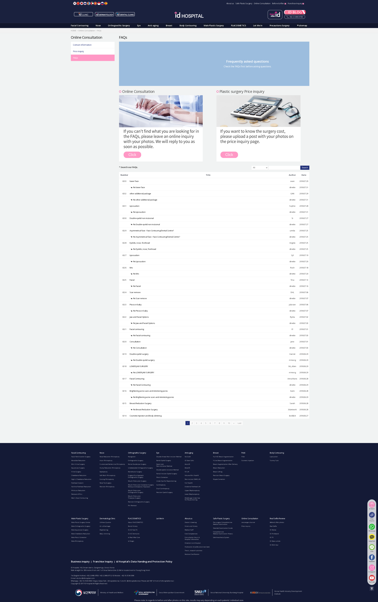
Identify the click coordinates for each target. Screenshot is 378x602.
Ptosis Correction (162, 477)
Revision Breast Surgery (221, 475)
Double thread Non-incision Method (168, 457)
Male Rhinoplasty (77, 541)
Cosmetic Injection (247, 460)
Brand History (132, 526)
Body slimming (105, 534)
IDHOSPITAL (189, 15)
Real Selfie (273, 526)
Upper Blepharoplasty (192, 490)
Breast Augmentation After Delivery (225, 464)
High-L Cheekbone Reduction (81, 479)
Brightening (104, 530)
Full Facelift (189, 483)
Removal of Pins (76, 494)
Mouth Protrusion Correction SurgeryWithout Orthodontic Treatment (141, 486)
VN (95, 3)
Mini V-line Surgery (78, 464)
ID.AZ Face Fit (132, 530)
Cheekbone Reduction (78, 475)
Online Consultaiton (249, 518)
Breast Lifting (217, 472)
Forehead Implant (77, 483)
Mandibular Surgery (135, 472)
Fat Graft (188, 457)
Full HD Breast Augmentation (223, 457)
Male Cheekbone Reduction (80, 534)
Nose (98, 25)
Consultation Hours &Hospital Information (192, 538)
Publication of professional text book (197, 547)
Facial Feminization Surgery (80, 457)
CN (78, 3)
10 (229, 423)
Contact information (82, 44)
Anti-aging (153, 25)
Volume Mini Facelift (192, 475)
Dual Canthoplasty (162, 489)
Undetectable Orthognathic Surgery (140, 468)
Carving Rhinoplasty (107, 479)
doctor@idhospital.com (85, 578)
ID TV (271, 537)
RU (102, 3)
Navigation (132, 457)
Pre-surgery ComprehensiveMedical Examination (222, 523)
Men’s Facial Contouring (79, 498)
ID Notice (273, 530)
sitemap (303, 25)
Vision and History (191, 526)
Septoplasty (103, 472)
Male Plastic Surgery (214, 25)
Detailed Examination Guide (223, 528)
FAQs (75, 57)
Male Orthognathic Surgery (80, 526)
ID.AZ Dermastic (133, 534)
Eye (139, 25)
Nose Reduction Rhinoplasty (109, 457)
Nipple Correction (219, 479)
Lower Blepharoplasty (192, 494)
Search (305, 168)
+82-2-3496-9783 (296, 17)
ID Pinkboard (274, 534)
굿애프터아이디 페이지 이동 (275, 14)
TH (85, 3)
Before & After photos (277, 522)
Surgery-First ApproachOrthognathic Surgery (136, 476)
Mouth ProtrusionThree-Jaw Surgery (134, 497)
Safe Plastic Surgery (244, 3)
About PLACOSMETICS (135, 522)
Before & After (278, 3)
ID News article (275, 541)
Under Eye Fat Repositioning (166, 481)
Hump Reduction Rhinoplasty (110, 468)
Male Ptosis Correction (79, 537)
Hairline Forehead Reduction (81, 487)
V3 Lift (187, 472)
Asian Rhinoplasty (106, 460)
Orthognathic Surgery (119, 25)
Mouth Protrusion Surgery (137, 481)
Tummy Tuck (274, 460)
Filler (243, 457)
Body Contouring (188, 25)
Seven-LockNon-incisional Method (164, 465)
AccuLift (187, 464)
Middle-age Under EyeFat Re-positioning (192, 499)
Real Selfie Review (277, 518)
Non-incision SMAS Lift (192, 479)
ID (99, 3)
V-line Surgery (76, 472)
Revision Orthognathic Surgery (139, 502)
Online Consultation (262, 3)
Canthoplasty (161, 485)
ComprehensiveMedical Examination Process (223, 533)
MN (88, 3)
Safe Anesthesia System (221, 537)
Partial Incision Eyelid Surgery (166, 474)
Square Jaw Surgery (78, 468)
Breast (169, 25)
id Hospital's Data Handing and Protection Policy (144, 561)
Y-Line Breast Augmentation (222, 460)
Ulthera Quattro (105, 522)
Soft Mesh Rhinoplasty (107, 475)
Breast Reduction (219, 468)
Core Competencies (191, 534)
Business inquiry (80, 561)
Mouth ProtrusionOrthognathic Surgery (135, 491)
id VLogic (131, 541)
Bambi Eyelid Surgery (163, 460)
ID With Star (274, 545)
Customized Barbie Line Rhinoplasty (112, 464)
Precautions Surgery (280, 25)
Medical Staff (189, 530)
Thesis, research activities (193, 551)
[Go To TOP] (371, 588)
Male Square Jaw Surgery (79, 530)
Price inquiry (78, 51)
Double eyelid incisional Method (167, 470)
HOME (73, 30)
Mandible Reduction (78, 460)
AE (92, 3)
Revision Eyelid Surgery (164, 492)
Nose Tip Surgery (105, 483)
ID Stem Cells (189, 460)
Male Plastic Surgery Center (80, 522)
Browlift (187, 468)
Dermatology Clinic (107, 518)
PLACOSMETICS (238, 25)
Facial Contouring (79, 25)
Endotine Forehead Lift (192, 487)
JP (81, 3)
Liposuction (274, 457)
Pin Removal (132, 505)
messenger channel (248, 522)
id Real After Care (134, 537)
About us (230, 3)
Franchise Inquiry (295, 3)
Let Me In (257, 25)
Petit (243, 453)
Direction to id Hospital (193, 543)
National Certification (192, 554)
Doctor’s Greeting (191, 522)
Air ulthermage (105, 526)
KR (74, 3)
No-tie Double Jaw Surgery (137, 464)
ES (105, 3)
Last (239, 423)
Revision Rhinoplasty (107, 487)
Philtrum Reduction (78, 490)
